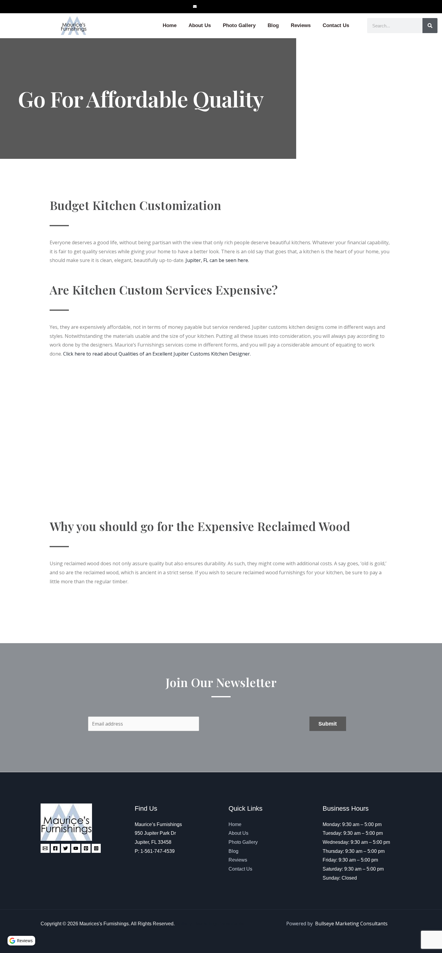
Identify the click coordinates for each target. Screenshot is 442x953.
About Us (200, 25)
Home (169, 25)
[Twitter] (65, 848)
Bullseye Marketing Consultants (210, 923)
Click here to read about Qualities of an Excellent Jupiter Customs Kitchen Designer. (157, 353)
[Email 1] (45, 848)
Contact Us (336, 25)
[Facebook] (55, 848)
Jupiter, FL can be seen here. (217, 260)
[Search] (429, 25)
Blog (273, 25)
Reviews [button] (25, 940)
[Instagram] (96, 848)
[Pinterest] (86, 848)
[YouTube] (75, 848)
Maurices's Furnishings (104, 923)
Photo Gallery (239, 25)
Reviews (301, 25)
